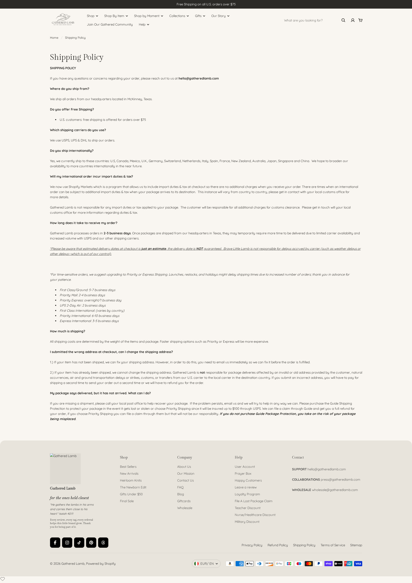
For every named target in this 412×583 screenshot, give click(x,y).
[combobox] (315, 20)
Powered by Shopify (101, 564)
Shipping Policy (304, 545)
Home (54, 38)
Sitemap (356, 545)
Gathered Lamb (73, 564)
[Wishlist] (2, 578)
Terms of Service (333, 545)
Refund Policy (278, 545)
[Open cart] (360, 20)
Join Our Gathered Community (110, 24)
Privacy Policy (252, 545)
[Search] (343, 20)
